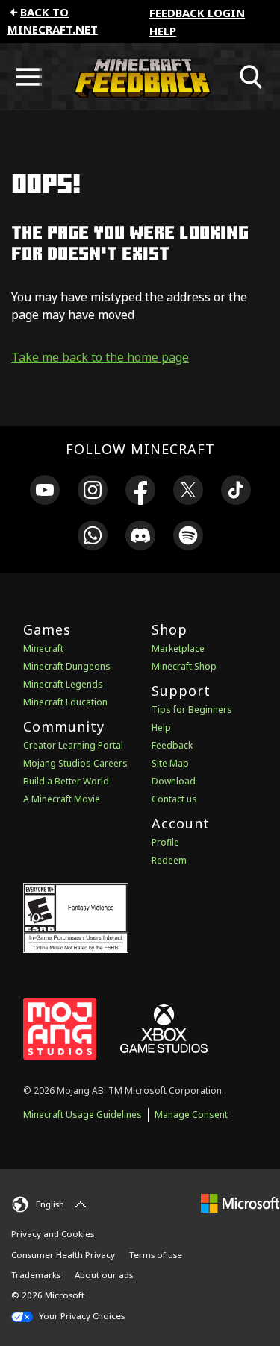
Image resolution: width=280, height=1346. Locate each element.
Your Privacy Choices (81, 1315)
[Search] (251, 76)
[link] (45, 492)
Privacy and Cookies (52, 1233)
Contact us (174, 799)
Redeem (169, 860)
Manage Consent (191, 1114)
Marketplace (178, 648)
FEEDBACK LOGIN (197, 12)
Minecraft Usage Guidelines (82, 1114)
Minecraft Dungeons (67, 666)
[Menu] (28, 76)
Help (162, 30)
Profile (165, 842)
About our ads (104, 1274)
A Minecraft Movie (61, 799)
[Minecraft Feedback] (140, 77)
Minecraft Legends (63, 684)
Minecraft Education (65, 702)
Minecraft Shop (184, 666)
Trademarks (35, 1274)
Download (174, 781)
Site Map (170, 763)
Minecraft (43, 648)
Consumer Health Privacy (63, 1254)
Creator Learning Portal (73, 745)
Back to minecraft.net (52, 20)
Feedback (172, 745)
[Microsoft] (240, 1202)
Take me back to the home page (100, 357)
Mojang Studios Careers (75, 763)
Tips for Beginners (192, 709)
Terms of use (155, 1254)
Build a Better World (66, 781)
